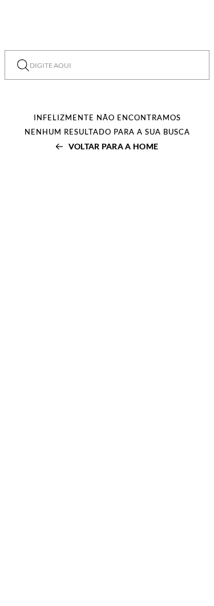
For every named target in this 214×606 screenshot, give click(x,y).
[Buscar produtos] (23, 65)
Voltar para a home (113, 146)
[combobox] (107, 65)
